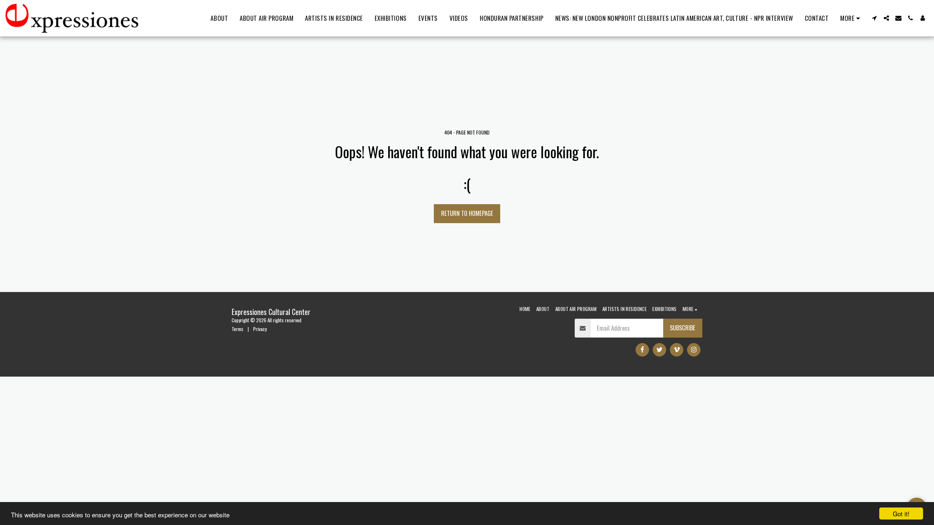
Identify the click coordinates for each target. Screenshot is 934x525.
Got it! (901, 513)
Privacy (260, 328)
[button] (874, 18)
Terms (237, 328)
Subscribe (682, 327)
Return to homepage (467, 213)
